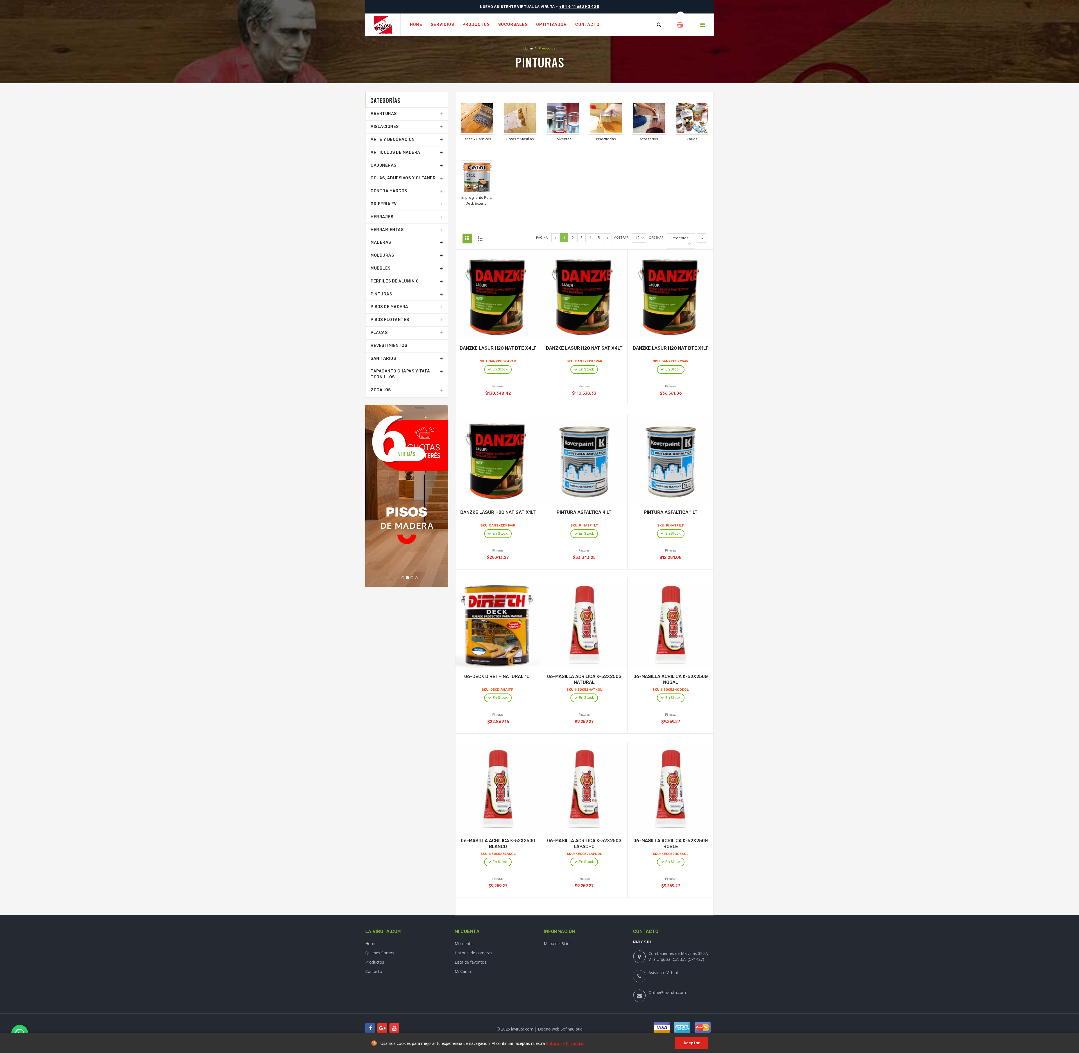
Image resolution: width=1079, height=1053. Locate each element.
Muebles (381, 268)
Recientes (680, 237)
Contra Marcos (389, 191)
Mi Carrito (464, 971)
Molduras (382, 255)
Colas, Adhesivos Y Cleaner (403, 178)
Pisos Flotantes (390, 319)
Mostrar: (621, 237)
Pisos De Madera (389, 306)
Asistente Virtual (663, 972)
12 (637, 237)
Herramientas (387, 229)
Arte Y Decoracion (393, 139)
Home (528, 48)
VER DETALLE (407, 444)
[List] (480, 238)
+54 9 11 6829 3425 (579, 6)
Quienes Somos (379, 952)
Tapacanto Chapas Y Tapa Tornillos (400, 374)
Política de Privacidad (565, 1043)
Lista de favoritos (470, 962)
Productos (374, 962)
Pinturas (381, 294)
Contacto (373, 971)
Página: (542, 237)
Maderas (381, 242)
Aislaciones (385, 126)
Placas (379, 332)
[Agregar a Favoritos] (504, 292)
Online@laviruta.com (667, 992)
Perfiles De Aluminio (395, 281)
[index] (383, 24)
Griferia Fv (384, 204)
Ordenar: (656, 237)
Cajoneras (383, 165)
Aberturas (384, 113)
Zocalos (381, 390)
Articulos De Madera (395, 152)
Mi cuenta (464, 943)
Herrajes (382, 216)
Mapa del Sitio (557, 943)
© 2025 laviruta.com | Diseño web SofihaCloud (539, 1029)
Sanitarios (383, 358)
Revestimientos (389, 345)
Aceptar (691, 1042)
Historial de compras (473, 952)
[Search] (659, 24)
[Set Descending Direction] (701, 238)
